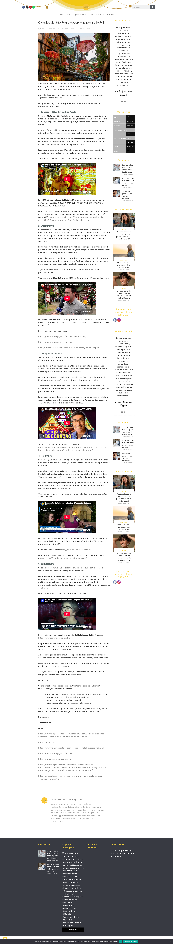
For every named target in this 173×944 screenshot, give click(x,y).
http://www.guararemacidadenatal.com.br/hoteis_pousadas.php (68, 347)
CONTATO (111, 15)
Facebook (85, 703)
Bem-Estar (123, 260)
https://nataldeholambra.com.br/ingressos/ (66, 558)
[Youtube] (30, 7)
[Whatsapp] (33, 7)
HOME (60, 15)
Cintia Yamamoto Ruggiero (66, 799)
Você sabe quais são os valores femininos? (127, 195)
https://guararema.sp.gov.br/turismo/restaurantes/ (62, 336)
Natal (88, 29)
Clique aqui (116, 850)
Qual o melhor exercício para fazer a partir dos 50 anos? (127, 168)
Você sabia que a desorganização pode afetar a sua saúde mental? (123, 235)
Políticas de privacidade (130, 941)
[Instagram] (27, 7)
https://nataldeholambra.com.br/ (75, 549)
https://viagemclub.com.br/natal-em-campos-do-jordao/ (65, 450)
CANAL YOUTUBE (97, 15)
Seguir (74, 929)
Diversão (64, 29)
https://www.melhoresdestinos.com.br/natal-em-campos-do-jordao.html (72, 447)
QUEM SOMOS (80, 15)
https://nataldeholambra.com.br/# (54, 759)
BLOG (68, 15)
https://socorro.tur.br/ (48, 742)
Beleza (123, 288)
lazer (82, 29)
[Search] (152, 7)
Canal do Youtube (75, 694)
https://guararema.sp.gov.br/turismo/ (55, 342)
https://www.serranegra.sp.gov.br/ (54, 638)
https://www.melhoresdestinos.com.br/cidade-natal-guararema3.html (71, 748)
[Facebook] (23, 7)
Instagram (74, 703)
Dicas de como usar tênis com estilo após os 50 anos (128, 181)
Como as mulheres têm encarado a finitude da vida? (123, 264)
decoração (74, 29)
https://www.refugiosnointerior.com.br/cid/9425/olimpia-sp (65, 764)
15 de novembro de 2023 (49, 29)
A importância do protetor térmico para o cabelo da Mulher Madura (124, 294)
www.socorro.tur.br (58, 217)
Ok (120, 941)
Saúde (124, 229)
